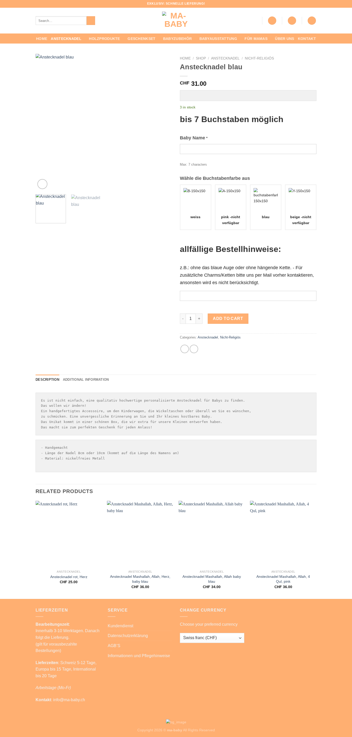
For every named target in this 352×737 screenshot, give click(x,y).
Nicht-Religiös (259, 58)
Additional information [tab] (86, 380)
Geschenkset (141, 39)
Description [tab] (47, 380)
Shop (201, 58)
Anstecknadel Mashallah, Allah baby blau (211, 578)
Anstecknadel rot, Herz (68, 577)
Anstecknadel (66, 39)
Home (41, 39)
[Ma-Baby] (176, 21)
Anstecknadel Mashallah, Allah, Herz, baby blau (140, 578)
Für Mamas (256, 39)
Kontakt (307, 39)
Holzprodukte (104, 39)
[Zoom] (42, 184)
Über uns (284, 39)
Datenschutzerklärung (128, 635)
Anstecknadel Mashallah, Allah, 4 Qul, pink (283, 578)
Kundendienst (120, 626)
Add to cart (228, 318)
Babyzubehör (177, 39)
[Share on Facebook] (184, 349)
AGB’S (114, 645)
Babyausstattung (218, 39)
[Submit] (91, 20)
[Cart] (312, 20)
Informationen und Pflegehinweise (139, 656)
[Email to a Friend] (194, 349)
